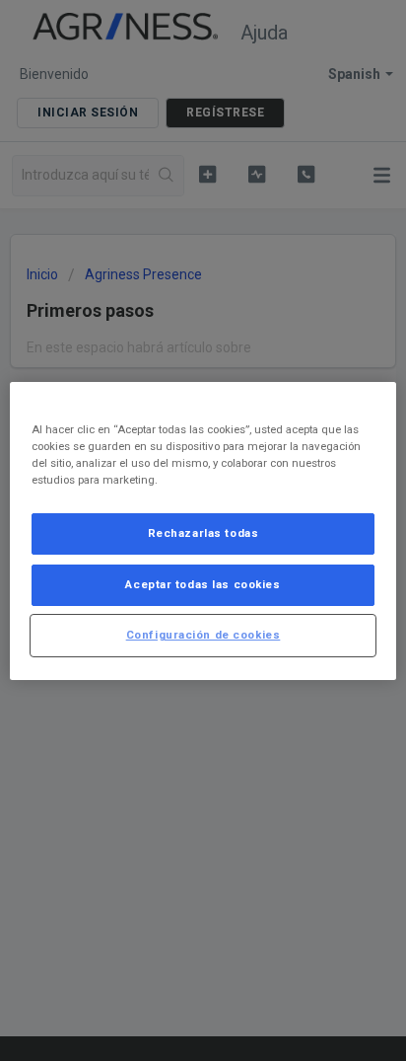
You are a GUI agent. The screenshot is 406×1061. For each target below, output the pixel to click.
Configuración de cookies (203, 635)
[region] (202, 530)
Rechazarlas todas (203, 533)
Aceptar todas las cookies (202, 584)
